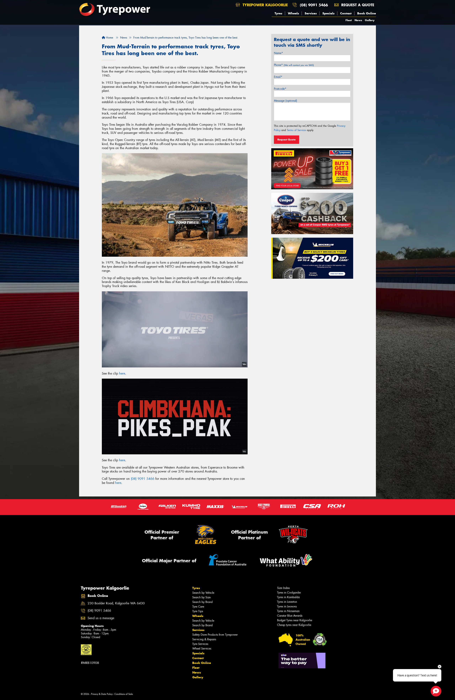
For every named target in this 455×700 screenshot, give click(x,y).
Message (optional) (285, 101)
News (358, 20)
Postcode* (280, 89)
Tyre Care (198, 606)
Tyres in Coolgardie (289, 592)
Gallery (369, 20)
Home (109, 37)
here (122, 373)
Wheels (293, 13)
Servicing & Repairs (204, 639)
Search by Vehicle (203, 593)
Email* (278, 77)
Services (311, 13)
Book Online (366, 13)
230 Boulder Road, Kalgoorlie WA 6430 (116, 603)
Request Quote (286, 139)
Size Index (283, 588)
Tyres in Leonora (287, 606)
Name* (278, 53)
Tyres (278, 13)
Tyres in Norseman (288, 611)
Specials (328, 13)
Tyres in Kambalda (288, 597)
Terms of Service (296, 130)
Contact (346, 13)
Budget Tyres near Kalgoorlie (294, 620)
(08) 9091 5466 (314, 5)
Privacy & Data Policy (102, 694)
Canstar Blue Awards (289, 616)
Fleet (349, 20)
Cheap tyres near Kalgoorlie (294, 625)
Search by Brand (202, 602)
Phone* (294, 65)
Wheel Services (201, 648)
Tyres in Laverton (287, 602)
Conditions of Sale (123, 694)
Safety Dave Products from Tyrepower (215, 635)
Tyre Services (200, 644)
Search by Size (201, 597)
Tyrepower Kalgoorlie (264, 5)
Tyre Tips (197, 611)
